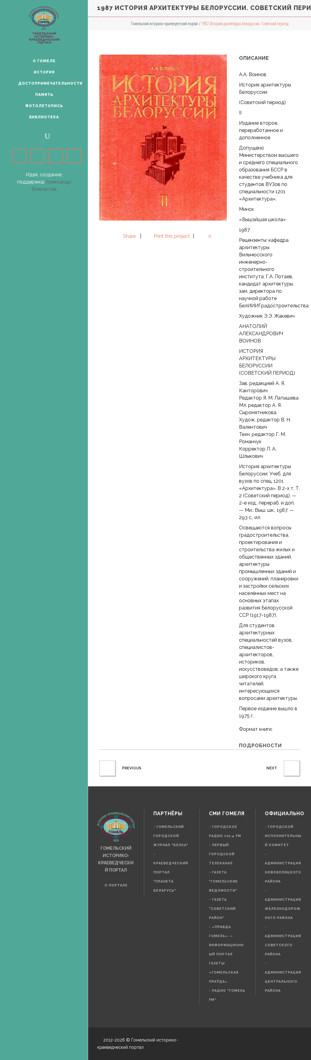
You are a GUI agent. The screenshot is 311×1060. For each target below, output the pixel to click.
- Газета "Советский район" (222, 909)
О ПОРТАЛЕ (116, 885)
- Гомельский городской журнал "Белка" (170, 836)
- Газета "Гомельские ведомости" (223, 881)
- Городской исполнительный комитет (283, 836)
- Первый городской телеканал (221, 854)
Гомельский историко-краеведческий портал (164, 23)
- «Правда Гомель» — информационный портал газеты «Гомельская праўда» (226, 954)
